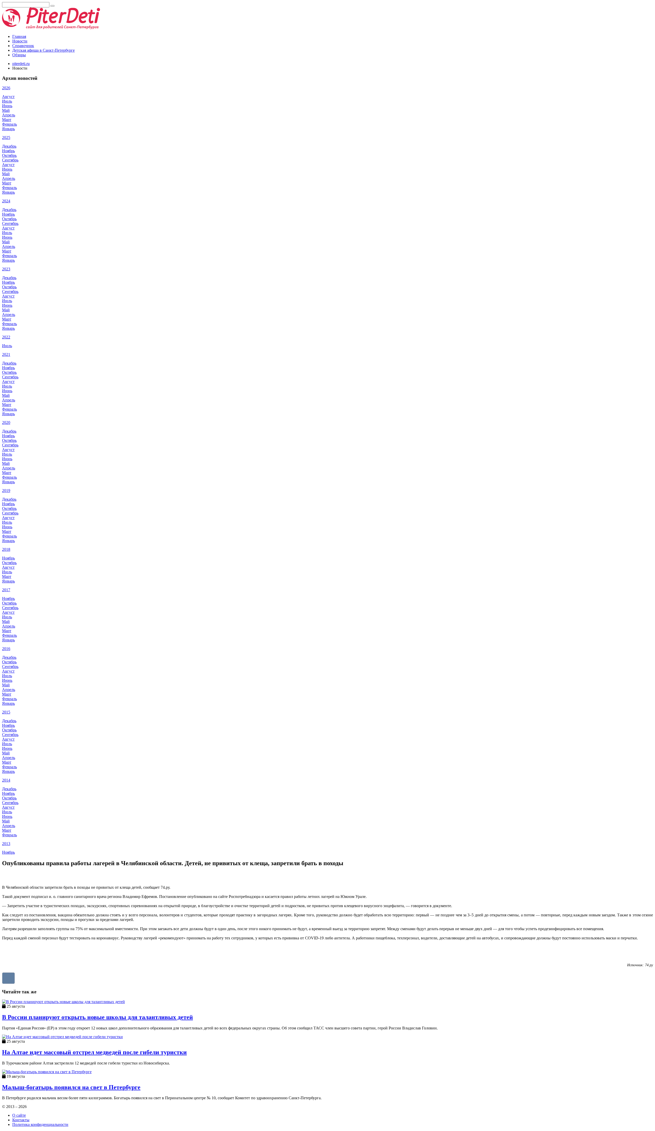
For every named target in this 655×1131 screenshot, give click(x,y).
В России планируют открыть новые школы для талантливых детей (97, 1017)
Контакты (20, 1120)
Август (8, 96)
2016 (6, 648)
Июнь (7, 106)
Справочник (23, 45)
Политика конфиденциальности (40, 1124)
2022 (6, 337)
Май (6, 110)
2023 (6, 269)
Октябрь (9, 155)
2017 (6, 590)
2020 (6, 422)
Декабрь (9, 146)
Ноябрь (8, 151)
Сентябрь (10, 160)
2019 (6, 490)
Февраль (9, 124)
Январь (8, 129)
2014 (6, 780)
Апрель (8, 115)
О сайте (19, 1115)
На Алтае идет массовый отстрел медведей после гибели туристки (94, 1052)
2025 (6, 137)
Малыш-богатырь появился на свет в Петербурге (71, 1087)
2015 (6, 712)
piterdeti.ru (21, 63)
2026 (6, 88)
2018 (6, 549)
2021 (6, 354)
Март (6, 119)
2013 (6, 843)
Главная (19, 36)
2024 (6, 201)
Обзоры (19, 55)
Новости (19, 41)
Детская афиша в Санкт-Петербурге (43, 50)
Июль (7, 101)
